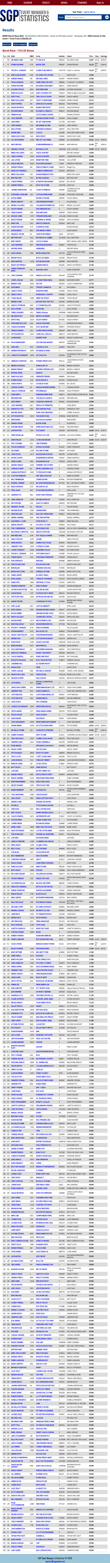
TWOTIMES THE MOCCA (44, 995)
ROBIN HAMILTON (17, 1188)
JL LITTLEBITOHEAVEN (44, 1396)
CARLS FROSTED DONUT (44, 970)
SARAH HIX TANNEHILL (19, 171)
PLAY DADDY (40, 430)
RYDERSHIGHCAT (42, 1360)
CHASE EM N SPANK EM (44, 402)
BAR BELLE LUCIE (42, 149)
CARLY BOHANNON (18, 722)
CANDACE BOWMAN (18, 327)
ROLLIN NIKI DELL (42, 1295)
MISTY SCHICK (16, 812)
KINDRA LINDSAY (17, 974)
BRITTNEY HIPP (16, 178)
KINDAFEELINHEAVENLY (44, 245)
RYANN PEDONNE (17, 64)
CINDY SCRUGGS (17, 1181)
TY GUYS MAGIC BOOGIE (44, 805)
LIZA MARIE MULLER (18, 883)
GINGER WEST (16, 132)
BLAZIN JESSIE (41, 423)
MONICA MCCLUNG (18, 136)
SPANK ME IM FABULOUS (44, 427)
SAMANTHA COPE (17, 409)
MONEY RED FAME (42, 160)
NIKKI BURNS (15, 420)
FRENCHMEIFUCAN (42, 984)
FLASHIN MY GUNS (42, 227)
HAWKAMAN (40, 248)
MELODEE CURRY (17, 907)
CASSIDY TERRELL (17, 1303)
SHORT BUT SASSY (42, 928)
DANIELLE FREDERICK (18, 1400)
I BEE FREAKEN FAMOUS (44, 1443)
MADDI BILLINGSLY (17, 624)
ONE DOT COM (41, 1364)
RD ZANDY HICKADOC (44, 907)
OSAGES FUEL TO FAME (44, 1393)
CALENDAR (28, 2)
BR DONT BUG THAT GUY (45, 302)
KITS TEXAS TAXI (41, 1306)
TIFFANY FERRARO (17, 878)
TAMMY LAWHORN (17, 939)
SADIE (38, 667)
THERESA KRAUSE (17, 1059)
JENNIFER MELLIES (17, 1212)
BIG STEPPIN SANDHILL (44, 1212)
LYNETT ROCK (16, 1244)
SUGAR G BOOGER (42, 642)
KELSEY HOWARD (17, 785)
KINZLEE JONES (16, 216)
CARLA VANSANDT (17, 1521)
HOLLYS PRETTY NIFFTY (44, 1028)
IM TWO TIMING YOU (43, 771)
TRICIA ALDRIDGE (17, 82)
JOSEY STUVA (16, 454)
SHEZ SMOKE (40, 1256)
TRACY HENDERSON (18, 528)
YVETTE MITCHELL (17, 597)
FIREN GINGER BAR (42, 921)
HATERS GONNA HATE (43, 820)
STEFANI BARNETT (17, 631)
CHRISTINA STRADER (18, 859)
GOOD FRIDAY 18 (42, 1251)
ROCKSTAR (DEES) (42, 838)
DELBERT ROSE (41, 338)
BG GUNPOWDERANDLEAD (45, 483)
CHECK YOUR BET (42, 153)
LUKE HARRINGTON (18, 1529)
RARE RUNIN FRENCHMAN (45, 778)
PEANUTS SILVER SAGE (44, 1156)
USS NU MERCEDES (42, 1208)
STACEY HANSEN (17, 209)
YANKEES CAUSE (41, 1349)
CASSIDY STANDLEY (18, 550)
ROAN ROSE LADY (42, 1525)
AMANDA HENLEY (17, 465)
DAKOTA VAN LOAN (18, 564)
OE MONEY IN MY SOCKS (44, 1518)
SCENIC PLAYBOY (42, 1073)
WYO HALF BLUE (41, 1010)
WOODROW (40, 718)
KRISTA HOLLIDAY (17, 617)
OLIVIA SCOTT (16, 1299)
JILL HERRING (16, 1474)
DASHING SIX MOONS (43, 802)
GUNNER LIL (40, 1536)
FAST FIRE (39, 1375)
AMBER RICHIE (16, 114)
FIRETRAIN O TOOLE (43, 582)
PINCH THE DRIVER (42, 1299)
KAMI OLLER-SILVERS (18, 75)
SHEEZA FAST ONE (42, 878)
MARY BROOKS (16, 144)
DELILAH (39, 507)
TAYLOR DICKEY (16, 715)
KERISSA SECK (16, 917)
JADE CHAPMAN (16, 275)
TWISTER (39, 1042)
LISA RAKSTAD (16, 1256)
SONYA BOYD (15, 642)
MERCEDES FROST (42, 1281)
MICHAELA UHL (16, 1418)
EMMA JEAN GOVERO (18, 1353)
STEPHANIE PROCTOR (19, 323)
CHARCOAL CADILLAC (44, 334)
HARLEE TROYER (17, 601)
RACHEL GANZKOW (18, 1170)
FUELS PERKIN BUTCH (43, 1145)
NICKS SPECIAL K (42, 380)
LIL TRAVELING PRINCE (44, 1098)
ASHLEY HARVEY (16, 1470)
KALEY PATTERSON (17, 830)
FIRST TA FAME (41, 735)
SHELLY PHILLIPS (17, 539)
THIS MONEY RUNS (42, 416)
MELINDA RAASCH (17, 1514)
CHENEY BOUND (41, 479)
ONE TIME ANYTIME (43, 517)
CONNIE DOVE (16, 1219)
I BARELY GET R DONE (43, 543)
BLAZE (38, 932)
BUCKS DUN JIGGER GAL (44, 1013)
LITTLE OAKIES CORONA (44, 114)
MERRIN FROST (16, 1454)
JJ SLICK (39, 132)
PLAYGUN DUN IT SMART (44, 593)
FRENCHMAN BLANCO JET (45, 687)
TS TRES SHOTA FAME (43, 472)
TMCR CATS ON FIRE (43, 1038)
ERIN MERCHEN (16, 398)
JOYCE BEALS (16, 683)
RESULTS (46, 2)
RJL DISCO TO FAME (43, 525)
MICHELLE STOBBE (17, 730)
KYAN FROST (15, 1141)
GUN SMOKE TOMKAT (43, 230)
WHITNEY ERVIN (16, 248)
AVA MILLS (14, 805)
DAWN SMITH (15, 394)
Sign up (92, 11)
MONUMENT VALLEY (43, 550)
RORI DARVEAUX (17, 561)
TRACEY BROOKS (17, 834)
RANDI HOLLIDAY (17, 93)
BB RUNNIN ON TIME (43, 125)
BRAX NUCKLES (16, 1237)
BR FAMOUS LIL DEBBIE (44, 238)
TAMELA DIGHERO (17, 312)
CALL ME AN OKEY (42, 589)
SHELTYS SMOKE (41, 586)
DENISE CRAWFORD (18, 890)
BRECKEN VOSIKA (17, 1116)
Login (85, 11)
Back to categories (20, 44)
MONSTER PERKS (42, 291)
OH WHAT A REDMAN (43, 992)
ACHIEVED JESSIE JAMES (44, 999)
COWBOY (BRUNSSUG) (44, 1447)
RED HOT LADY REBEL (43, 140)
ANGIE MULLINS (16, 514)
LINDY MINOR (16, 402)
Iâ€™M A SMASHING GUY (44, 468)
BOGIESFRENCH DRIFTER (44, 458)
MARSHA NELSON (17, 1375)
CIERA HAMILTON (17, 499)
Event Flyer (33, 44)
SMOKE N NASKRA (42, 1439)
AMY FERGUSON (16, 921)
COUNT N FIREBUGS (43, 190)
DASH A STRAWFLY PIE (44, 93)
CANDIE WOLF (16, 1185)
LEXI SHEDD (15, 450)
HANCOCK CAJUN (42, 1274)
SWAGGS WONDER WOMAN (45, 387)
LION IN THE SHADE (43, 323)
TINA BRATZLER (16, 1328)
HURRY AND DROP (42, 656)
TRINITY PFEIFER (17, 1087)
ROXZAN (39, 870)
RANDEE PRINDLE (17, 78)
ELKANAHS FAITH (42, 1244)
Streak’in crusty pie (43, 1102)
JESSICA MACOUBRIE (18, 687)
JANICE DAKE (15, 977)
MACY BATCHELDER (18, 874)
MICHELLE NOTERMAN (19, 1407)
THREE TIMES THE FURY (44, 82)
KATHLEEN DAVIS (17, 1145)
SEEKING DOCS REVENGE (44, 1509)
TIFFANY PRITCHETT (18, 1536)
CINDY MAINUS (16, 125)
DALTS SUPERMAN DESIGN (45, 966)
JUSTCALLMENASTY (43, 606)
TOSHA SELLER (16, 298)
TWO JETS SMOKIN (42, 1492)
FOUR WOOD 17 (41, 521)
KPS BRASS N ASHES (43, 350)
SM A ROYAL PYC (42, 631)
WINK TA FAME (41, 866)
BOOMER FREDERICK (43, 1400)
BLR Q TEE (39, 1261)
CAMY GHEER (15, 1550)
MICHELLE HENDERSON (19, 1457)
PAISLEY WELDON (17, 163)
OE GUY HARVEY (41, 320)
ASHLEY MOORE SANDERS (16, 1466)
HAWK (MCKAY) (41, 767)
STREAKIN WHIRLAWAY (44, 216)
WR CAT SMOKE (41, 1269)
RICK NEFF (14, 1331)
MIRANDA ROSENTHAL (19, 1367)
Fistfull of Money (42, 312)
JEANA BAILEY (16, 1324)
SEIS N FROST (40, 136)
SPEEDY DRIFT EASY (43, 1174)
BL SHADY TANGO (42, 575)
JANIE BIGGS (15, 914)
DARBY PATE (15, 582)
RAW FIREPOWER (42, 89)
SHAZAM (39, 1047)
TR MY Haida (40, 925)
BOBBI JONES (16, 827)
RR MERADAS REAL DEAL (44, 1223)
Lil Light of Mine (41, 845)
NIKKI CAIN (15, 223)
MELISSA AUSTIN (17, 1403)
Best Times (7, 44)
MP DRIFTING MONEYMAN (45, 1414)
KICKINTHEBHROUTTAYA (44, 174)
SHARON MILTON (17, 1461)
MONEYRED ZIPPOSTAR (44, 1035)
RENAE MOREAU (16, 646)
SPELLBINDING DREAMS (44, 1105)
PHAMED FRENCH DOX (44, 361)
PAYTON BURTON (17, 334)
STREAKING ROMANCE (44, 129)
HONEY (38, 1113)
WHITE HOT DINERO (43, 1389)
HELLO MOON (41, 678)
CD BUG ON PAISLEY (43, 1292)
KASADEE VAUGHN (17, 1269)
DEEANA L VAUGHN (18, 1310)
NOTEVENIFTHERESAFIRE (44, 897)
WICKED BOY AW (42, 1331)
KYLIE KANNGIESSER (18, 342)
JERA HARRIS (15, 1264)
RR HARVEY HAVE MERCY (44, 86)
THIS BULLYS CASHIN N (44, 398)
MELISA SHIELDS (16, 1002)
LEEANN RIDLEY (16, 1313)
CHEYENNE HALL (17, 664)
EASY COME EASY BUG (43, 1550)
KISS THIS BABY (41, 848)
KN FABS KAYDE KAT (43, 499)
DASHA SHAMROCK (43, 691)
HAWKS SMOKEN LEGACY (45, 812)
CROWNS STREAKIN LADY (45, 369)
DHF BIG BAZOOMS (43, 261)
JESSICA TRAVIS (16, 291)
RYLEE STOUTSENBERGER (17, 1504)
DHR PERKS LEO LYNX (43, 1328)
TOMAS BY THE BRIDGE (44, 579)
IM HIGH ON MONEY (43, 447)
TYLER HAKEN (16, 1251)
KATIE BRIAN (15, 287)
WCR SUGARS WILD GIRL (44, 939)
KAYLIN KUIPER (16, 620)
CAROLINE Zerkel (17, 1051)
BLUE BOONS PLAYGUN (44, 454)
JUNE (38, 1403)
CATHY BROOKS (16, 694)
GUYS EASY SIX (41, 790)
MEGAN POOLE (16, 258)
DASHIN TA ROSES (42, 1407)
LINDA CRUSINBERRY (18, 1436)
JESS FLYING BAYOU (43, 1288)
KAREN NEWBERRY (17, 790)
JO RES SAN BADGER (43, 440)
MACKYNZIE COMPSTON (19, 532)
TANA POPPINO (16, 104)
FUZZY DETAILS (41, 917)
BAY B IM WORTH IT (43, 1436)
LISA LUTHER (15, 160)
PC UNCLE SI (40, 60)
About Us (100, 2)
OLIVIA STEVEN (16, 944)
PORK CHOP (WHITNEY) (44, 412)
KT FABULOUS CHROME (44, 1539)
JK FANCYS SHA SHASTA (44, 1285)
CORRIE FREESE (16, 823)
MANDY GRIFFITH (17, 1364)
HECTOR (39, 284)
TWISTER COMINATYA (43, 287)
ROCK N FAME (41, 1248)
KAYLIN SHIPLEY (16, 1066)
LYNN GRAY (15, 347)
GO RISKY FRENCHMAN (44, 280)
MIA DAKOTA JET (42, 486)
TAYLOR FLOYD (16, 1077)
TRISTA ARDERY (16, 711)
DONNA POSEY (16, 1174)
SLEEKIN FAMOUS (42, 265)
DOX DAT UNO (41, 1454)
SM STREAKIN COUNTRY (44, 1059)
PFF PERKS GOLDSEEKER (44, 1411)
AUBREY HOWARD (17, 735)
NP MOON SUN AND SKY (44, 597)
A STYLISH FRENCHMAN (44, 194)
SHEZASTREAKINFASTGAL (45, 1051)
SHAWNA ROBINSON (18, 586)
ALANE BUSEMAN (17, 1031)
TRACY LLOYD (16, 756)
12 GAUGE (39, 1418)
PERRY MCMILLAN (17, 435)
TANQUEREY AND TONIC (44, 1324)
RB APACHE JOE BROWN (44, 981)
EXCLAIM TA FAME (42, 450)
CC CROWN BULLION (43, 305)
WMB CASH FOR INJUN (44, 827)
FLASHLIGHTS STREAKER (44, 730)
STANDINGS (82, 2)
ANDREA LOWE (16, 302)
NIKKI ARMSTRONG (17, 1138)
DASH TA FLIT (40, 1152)
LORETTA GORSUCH (18, 928)
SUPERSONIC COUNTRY (44, 294)
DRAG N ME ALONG (43, 782)
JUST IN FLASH (41, 749)
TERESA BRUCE (16, 1378)
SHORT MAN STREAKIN (44, 495)
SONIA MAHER (16, 718)
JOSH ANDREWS (16, 118)
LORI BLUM (15, 852)
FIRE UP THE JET (42, 1303)
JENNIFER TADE (16, 691)
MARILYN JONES (16, 764)
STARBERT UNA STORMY (44, 465)
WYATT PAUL (15, 96)
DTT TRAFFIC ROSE (43, 988)
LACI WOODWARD (17, 140)
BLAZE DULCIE (41, 894)
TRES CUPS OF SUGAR (44, 96)
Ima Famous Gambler (44, 420)
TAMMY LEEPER (16, 575)
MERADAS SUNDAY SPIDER (45, 944)
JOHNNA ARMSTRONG (19, 190)
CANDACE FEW (16, 1131)
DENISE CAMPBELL (17, 517)
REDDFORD (40, 309)
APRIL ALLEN (15, 490)
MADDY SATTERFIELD (18, 265)
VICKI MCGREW (16, 820)
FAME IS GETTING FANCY (44, 798)
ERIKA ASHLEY (16, 845)
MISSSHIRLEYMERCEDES (44, 394)
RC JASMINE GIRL (42, 1062)
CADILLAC (39, 1069)
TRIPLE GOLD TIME (42, 785)
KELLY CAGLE (15, 848)
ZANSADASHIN (41, 510)
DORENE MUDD (16, 1339)
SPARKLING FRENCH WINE (45, 1421)
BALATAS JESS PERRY (43, 883)
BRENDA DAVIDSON (18, 366)
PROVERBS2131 (41, 391)
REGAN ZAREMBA (17, 778)
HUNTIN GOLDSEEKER (43, 890)
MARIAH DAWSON (17, 1543)
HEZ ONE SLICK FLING (44, 1514)
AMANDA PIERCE (17, 774)
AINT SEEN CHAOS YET (44, 476)
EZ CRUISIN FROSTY (43, 664)
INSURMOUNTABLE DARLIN (45, 610)
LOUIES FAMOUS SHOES (44, 330)
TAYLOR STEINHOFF (18, 447)
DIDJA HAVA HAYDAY (43, 1521)
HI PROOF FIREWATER (43, 1335)
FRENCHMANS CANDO (44, 1339)
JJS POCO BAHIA (42, 241)
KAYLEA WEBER (16, 198)
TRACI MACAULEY (17, 738)
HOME (9, 2)
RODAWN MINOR (17, 111)
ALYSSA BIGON (16, 593)
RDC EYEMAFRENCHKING (44, 1382)
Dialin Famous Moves (44, 1466)
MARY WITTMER (16, 952)
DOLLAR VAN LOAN (43, 564)
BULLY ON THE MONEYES (44, 1461)
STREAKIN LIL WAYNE (43, 220)
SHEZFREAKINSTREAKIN (44, 635)
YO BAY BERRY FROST (43, 1002)
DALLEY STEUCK (16, 1006)
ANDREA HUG (16, 638)
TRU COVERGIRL (42, 702)
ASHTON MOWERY (17, 1038)
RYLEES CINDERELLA (43, 742)
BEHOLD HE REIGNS (43, 316)
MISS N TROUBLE (42, 1353)
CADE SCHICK (16, 702)
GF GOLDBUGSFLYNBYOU (45, 490)
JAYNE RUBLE (16, 1091)
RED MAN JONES (42, 78)
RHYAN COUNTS (17, 458)
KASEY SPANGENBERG (18, 1102)
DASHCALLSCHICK (42, 1230)
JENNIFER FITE (16, 495)
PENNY (38, 1367)
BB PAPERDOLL (41, 646)
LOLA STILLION (16, 1450)
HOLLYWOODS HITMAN (44, 874)
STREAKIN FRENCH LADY (44, 1123)
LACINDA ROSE (16, 1223)
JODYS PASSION (41, 1109)
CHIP (38, 1543)
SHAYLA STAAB (16, 863)
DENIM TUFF (40, 1149)
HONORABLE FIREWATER (44, 557)
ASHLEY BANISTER (17, 1411)
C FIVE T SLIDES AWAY (43, 756)
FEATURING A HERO (43, 1185)
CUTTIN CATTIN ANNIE (44, 830)
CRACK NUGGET (41, 794)
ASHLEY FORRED (17, 1547)
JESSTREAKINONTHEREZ (44, 202)
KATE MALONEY (16, 1349)
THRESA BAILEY (16, 557)
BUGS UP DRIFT (41, 977)
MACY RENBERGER (17, 479)
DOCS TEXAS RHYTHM (44, 660)
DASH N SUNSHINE (42, 628)
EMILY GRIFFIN (16, 897)
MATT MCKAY (15, 767)
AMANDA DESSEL (17, 423)
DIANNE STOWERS (17, 1149)
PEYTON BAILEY (16, 753)
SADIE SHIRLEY (16, 1159)
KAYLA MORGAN (16, 925)
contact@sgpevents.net (55, 1561)
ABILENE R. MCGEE (17, 149)
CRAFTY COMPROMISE (44, 100)
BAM (37, 1031)
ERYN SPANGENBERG (18, 782)
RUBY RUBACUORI (42, 528)
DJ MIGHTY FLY (41, 1488)
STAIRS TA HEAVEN (42, 1241)
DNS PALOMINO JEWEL (44, 1020)
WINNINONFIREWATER (44, 1127)
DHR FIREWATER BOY (43, 209)
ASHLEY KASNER (16, 1017)
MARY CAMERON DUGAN (19, 1241)
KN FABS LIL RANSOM (43, 671)
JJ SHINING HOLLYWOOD (45, 841)
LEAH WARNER (16, 992)
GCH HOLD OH (41, 355)
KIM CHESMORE (16, 1499)
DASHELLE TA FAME (43, 571)
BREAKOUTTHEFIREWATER (45, 1167)
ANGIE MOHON (16, 543)
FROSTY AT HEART (42, 753)
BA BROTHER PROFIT (43, 107)
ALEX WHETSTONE (17, 1010)
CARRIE (38, 1163)
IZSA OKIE (39, 1342)
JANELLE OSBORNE (18, 841)
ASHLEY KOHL (16, 667)
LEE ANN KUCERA (17, 1261)
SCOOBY (39, 1116)
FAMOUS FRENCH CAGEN (45, 167)
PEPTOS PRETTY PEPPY (44, 774)
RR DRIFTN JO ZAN (43, 910)
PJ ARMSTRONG (41, 1138)
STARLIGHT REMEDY (43, 760)
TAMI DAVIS (15, 809)
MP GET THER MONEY (43, 122)
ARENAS (64, 2)
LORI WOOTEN (16, 430)
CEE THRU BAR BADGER (44, 342)
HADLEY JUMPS (16, 749)
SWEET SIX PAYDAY (42, 298)
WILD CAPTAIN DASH (43, 809)
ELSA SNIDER (15, 1321)
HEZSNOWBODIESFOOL (44, 624)
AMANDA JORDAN (17, 910)
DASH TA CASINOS (42, 503)
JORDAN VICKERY (17, 387)
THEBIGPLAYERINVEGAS (44, 171)
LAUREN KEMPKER (17, 1042)
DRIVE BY (39, 373)
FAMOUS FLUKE (41, 1481)
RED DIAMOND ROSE (43, 409)
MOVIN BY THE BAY (42, 1357)
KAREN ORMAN (16, 966)
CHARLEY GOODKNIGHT (19, 355)
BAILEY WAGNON (17, 486)
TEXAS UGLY (40, 1313)
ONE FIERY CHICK (42, 1495)
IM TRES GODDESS (42, 178)
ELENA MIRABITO (17, 1163)
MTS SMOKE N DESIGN (44, 902)
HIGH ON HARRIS (42, 856)
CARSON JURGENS (17, 1335)
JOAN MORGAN (16, 760)
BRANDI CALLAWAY (18, 205)
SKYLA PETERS (16, 129)
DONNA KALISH (16, 380)
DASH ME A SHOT (42, 270)
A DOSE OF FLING (42, 384)
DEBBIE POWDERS (17, 935)
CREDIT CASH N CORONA (45, 1432)
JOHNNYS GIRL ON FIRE (44, 1371)
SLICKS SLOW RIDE (42, 156)
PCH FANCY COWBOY (43, 963)
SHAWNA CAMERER (17, 483)
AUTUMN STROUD (17, 89)
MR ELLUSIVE (40, 1485)
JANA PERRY (15, 122)
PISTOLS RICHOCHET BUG (45, 1385)
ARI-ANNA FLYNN (17, 60)
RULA (38, 1055)
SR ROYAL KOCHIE (42, 1499)
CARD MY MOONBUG (43, 234)
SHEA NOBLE (40, 1504)
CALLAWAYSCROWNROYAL (45, 205)
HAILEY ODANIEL (17, 1443)
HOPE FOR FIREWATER (44, 1193)
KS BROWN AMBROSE (43, 935)
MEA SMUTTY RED (42, 952)
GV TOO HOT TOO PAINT (45, 1321)
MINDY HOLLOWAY (17, 100)
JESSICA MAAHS (16, 212)
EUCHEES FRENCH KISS (44, 1201)
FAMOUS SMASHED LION (44, 1264)
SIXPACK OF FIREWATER (44, 405)
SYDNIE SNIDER (16, 725)
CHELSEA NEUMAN (17, 1389)
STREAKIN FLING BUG (43, 568)
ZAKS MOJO (40, 1547)
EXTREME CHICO (42, 1474)
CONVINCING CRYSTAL (44, 617)
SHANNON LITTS (17, 995)
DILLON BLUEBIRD (17, 1477)
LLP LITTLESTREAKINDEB (44, 1532)
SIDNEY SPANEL (16, 1393)
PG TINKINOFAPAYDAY (44, 914)
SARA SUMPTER (16, 261)
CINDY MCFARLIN (17, 1109)
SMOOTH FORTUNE (43, 532)
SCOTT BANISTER (17, 1492)
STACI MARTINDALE (18, 649)
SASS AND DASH (41, 212)
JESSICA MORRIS (17, 156)
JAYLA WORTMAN (17, 794)
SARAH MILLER (16, 440)
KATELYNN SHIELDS (17, 1062)
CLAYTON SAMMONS (18, 476)
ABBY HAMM (15, 1281)
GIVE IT (38, 859)
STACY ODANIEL (16, 443)
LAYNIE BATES (16, 338)
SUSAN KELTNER (16, 1120)
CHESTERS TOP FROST (44, 1205)
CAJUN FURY (40, 1024)
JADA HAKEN (15, 1197)
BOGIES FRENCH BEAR (44, 1457)
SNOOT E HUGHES (42, 1277)
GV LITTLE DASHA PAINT (44, 725)
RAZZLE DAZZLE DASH (44, 1346)
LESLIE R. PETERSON (18, 305)
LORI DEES (14, 771)
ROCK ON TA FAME (42, 185)
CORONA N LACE (42, 347)
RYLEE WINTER (16, 746)
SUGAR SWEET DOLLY (43, 1077)
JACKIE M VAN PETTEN (19, 589)
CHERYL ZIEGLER (17, 280)
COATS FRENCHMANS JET (45, 694)
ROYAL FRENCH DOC (43, 959)
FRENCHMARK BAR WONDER (46, 722)
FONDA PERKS (41, 1084)
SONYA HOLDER (16, 1095)
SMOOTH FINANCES (43, 223)
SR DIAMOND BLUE (42, 461)
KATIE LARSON (16, 253)
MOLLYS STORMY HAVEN (44, 1080)
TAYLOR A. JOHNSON (18, 70)
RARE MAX (39, 561)
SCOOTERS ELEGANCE (44, 163)
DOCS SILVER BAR (42, 327)
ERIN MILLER (15, 568)
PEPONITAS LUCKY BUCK (45, 746)
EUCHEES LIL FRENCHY (44, 111)
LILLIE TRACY (15, 1371)
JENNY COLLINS (16, 1069)
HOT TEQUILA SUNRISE (44, 535)
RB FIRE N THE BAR (42, 198)
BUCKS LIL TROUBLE (43, 1181)
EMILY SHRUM (16, 241)
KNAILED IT (40, 1177)
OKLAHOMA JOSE (42, 1450)
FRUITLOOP (40, 1237)
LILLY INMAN (15, 1447)
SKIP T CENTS (41, 1087)
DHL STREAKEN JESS (43, 1120)
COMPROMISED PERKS (44, 1215)
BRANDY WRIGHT (17, 369)
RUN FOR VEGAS (41, 1317)
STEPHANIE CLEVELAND (19, 194)
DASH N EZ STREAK (43, 1529)
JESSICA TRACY (16, 294)
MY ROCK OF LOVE (42, 435)
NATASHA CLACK (17, 1429)
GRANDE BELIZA (41, 698)
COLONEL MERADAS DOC (45, 1066)
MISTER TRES (40, 64)
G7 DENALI (39, 1170)
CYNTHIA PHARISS (17, 932)
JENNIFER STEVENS (17, 1080)
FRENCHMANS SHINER (43, 711)
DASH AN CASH (41, 1429)
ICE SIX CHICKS (41, 764)
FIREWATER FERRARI (43, 376)
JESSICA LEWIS (16, 461)
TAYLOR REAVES (16, 1285)
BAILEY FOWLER (16, 220)
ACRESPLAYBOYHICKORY (45, 1378)
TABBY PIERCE (16, 956)
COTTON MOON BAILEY (44, 638)
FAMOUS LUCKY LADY (43, 275)
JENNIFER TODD (17, 546)
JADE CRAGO (15, 798)
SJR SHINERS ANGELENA (44, 649)
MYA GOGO (40, 1091)
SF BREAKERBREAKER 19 (44, 144)
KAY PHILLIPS (15, 1028)
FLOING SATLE (41, 1477)
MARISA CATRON (17, 1113)
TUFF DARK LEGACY (43, 553)
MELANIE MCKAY (17, 316)
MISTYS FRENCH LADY (43, 620)
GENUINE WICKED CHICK (44, 613)
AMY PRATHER (16, 503)
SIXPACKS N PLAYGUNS (44, 104)
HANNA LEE (15, 984)
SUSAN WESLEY (16, 230)
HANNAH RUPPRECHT (18, 350)
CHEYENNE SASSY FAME (44, 1197)
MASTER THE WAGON (43, 1141)
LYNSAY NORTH (16, 384)
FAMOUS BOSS (41, 674)
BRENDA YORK (16, 284)
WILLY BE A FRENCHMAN (44, 514)
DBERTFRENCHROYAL (43, 706)
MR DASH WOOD (42, 1219)
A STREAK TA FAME (42, 546)
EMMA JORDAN (16, 1432)
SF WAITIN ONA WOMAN (44, 181)
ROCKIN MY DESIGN (43, 823)
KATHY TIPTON (16, 981)
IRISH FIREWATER (42, 1159)
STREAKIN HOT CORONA (44, 1095)
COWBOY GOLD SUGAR (44, 738)
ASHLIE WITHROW (17, 107)
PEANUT (39, 1006)
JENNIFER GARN (16, 742)
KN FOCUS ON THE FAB (44, 887)
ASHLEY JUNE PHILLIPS (19, 635)
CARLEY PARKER (16, 181)
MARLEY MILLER (16, 894)
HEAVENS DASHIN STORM (45, 118)
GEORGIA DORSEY (17, 678)
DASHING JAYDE (41, 1188)
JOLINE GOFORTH (17, 999)
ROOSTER (39, 956)
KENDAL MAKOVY (17, 202)
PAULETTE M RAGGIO (18, 660)
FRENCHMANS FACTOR (44, 1233)
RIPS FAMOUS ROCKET (44, 1134)
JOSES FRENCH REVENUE (45, 863)
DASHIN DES (40, 1226)
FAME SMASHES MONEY (44, 974)
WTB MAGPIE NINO (42, 948)
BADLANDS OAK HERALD (44, 1017)
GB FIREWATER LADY (43, 816)
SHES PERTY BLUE (42, 1310)
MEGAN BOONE (16, 1208)
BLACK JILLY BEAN (42, 258)
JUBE (38, 1131)
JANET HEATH (16, 1020)
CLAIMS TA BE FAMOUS (44, 70)
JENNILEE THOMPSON (19, 361)
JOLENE (39, 539)
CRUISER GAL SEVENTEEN (45, 834)
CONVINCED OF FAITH (44, 601)
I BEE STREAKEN (41, 443)
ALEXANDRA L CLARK (18, 521)
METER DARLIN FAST (43, 253)
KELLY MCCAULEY (17, 902)
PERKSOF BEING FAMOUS (45, 1470)
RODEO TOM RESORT (43, 653)
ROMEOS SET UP (42, 366)
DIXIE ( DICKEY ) (41, 715)
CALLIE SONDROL (17, 656)
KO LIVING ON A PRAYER (44, 75)
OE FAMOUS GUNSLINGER (45, 1425)
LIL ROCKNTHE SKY (43, 852)
